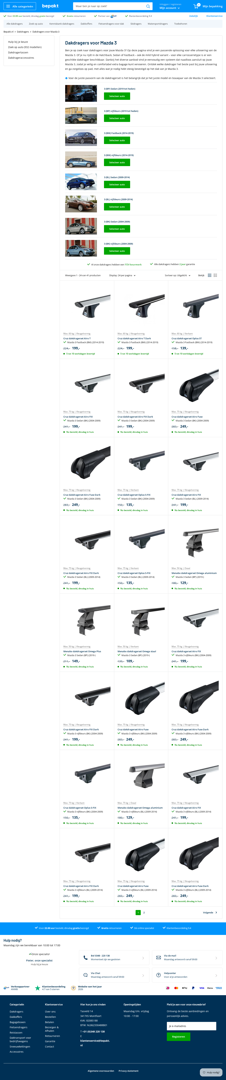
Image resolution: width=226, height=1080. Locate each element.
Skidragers (135, 23)
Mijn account (168, 8)
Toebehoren (180, 23)
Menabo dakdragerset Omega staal (137, 651)
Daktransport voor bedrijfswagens (20, 1039)
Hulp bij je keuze (18, 41)
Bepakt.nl (8, 31)
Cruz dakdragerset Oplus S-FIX (134, 494)
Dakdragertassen (18, 52)
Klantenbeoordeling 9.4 (140, 15)
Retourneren (52, 1036)
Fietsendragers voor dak (111, 23)
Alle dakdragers (15, 23)
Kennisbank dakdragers (61, 23)
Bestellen (50, 1017)
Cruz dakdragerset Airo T (77, 338)
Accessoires (16, 1051)
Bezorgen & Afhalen (52, 1029)
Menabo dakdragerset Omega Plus (82, 651)
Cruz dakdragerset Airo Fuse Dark (81, 494)
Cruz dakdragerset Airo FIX (78, 416)
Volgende (208, 912)
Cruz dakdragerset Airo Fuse (187, 416)
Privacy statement (128, 1070)
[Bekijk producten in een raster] (209, 275)
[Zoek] (148, 6)
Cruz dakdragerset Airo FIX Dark (135, 416)
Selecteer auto (117, 96)
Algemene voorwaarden (101, 1070)
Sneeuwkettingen (20, 1046)
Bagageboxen (18, 1022)
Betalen (49, 1022)
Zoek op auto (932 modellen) (24, 47)
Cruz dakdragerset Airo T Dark (134, 338)
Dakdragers (23, 31)
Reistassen (16, 1032)
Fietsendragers (18, 1027)
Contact (49, 1046)
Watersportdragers (158, 23)
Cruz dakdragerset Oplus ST (187, 338)
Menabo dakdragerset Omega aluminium (194, 573)
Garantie (50, 1041)
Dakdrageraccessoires (21, 57)
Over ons (50, 1011)
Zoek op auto (36, 23)
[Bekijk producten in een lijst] (215, 275)
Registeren (178, 1036)
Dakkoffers (86, 23)
